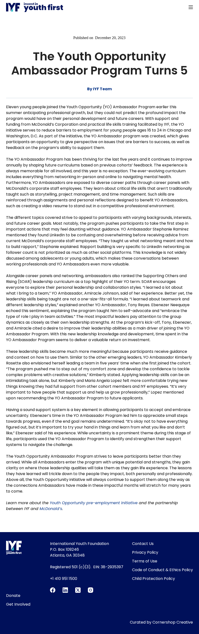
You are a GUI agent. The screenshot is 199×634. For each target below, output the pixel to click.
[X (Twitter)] (78, 590)
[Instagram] (90, 590)
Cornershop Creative (172, 622)
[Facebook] (52, 590)
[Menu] (191, 7)
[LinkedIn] (65, 590)
